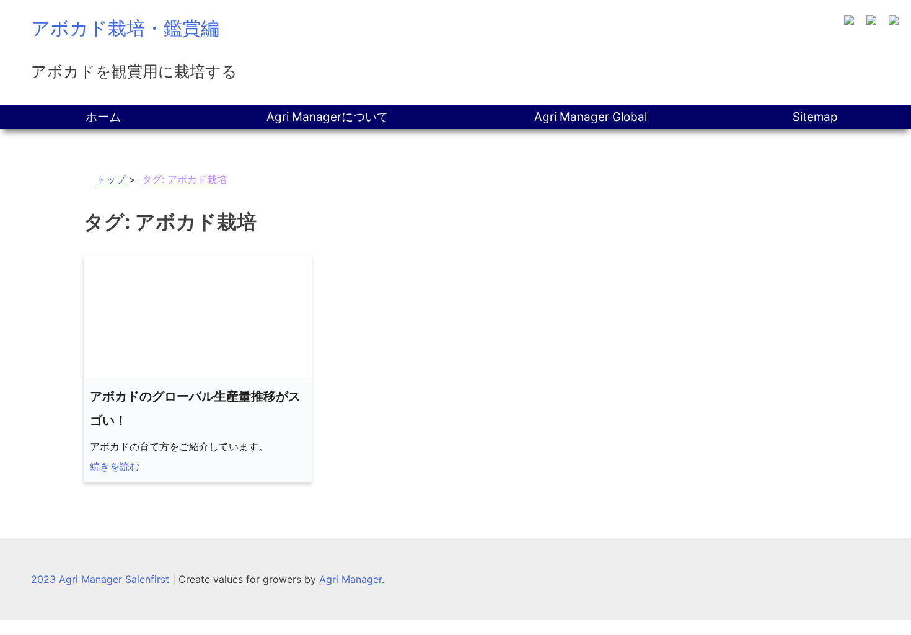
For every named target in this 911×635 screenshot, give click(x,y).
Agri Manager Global (590, 117)
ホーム (103, 117)
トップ (111, 179)
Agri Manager (350, 579)
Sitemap (815, 117)
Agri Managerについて (327, 117)
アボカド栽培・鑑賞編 (125, 28)
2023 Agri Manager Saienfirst (101, 579)
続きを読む (114, 466)
